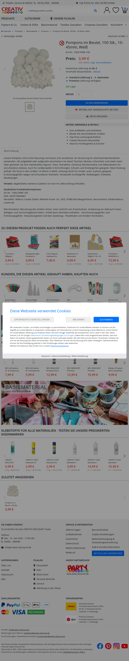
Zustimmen (106, 319)
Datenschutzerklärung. (60, 346)
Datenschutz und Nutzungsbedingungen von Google (52, 335)
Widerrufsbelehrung (80, 356)
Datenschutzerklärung (61, 356)
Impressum (45, 356)
